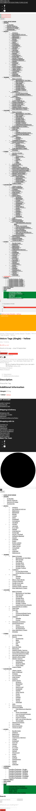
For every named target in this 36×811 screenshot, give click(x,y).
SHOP (2, 19)
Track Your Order (6, 414)
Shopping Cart (5, 406)
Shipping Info (4, 413)
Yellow (8, 395)
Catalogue (3, 428)
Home (2, 333)
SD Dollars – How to (7, 430)
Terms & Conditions (6, 431)
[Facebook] (1, 357)
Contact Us (4, 424)
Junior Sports (19, 333)
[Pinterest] (5, 357)
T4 (31, 361)
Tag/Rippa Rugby (6, 361)
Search (20, 799)
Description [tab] (7, 374)
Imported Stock (22, 359)
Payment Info (5, 433)
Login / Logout (5, 403)
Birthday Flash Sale (23, 361)
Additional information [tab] (11, 376)
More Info (17, 366)
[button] (3, 306)
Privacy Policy (5, 435)
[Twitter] (3, 357)
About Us (3, 426)
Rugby (28, 333)
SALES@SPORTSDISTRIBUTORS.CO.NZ (14, 2)
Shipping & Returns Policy (9, 418)
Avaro (7, 362)
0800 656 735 (4, 1)
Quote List (3, 405)
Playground (9, 333)
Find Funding (4, 436)
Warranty (3, 416)
